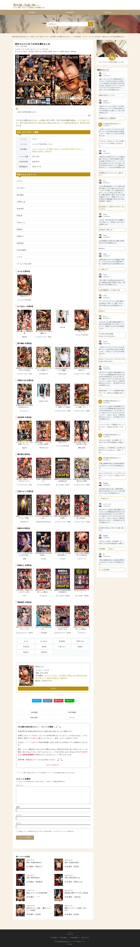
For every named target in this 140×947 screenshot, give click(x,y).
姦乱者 (24, 337)
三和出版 (44, 633)
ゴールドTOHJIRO (42, 49)
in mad (43, 559)
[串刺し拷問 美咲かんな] (58, 880)
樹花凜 (50, 51)
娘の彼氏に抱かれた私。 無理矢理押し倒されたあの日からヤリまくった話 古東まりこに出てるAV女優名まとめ (112, 491)
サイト (18, 823)
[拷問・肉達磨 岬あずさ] (20, 865)
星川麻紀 (31, 51)
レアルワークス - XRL (24, 374)
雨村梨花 (39, 882)
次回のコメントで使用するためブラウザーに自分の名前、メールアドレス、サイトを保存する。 (47, 831)
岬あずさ (39, 866)
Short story (63, 374)
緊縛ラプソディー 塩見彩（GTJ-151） (76, 909)
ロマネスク (43, 596)
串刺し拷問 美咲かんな (72, 877)
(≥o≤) (34, 735)
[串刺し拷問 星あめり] (20, 880)
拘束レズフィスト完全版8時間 (36, 893)
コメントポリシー (53, 765)
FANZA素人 (108, 12)
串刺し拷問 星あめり (33, 877)
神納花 (62, 51)
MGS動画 (32, 12)
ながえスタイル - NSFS (24, 633)
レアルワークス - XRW (82, 374)
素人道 (62, 327)
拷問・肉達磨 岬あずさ (34, 862)
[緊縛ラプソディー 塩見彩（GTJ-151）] (58, 910)
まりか (19, 51)
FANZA (53, 688)
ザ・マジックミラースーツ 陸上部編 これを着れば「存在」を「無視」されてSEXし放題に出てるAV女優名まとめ (112, 303)
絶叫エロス (24, 296)
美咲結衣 (73, 51)
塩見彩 (76, 866)
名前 (18, 807)
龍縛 (24, 559)
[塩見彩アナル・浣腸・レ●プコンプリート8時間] (20, 910)
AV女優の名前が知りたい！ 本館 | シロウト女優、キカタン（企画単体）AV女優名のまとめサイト (43, 36)
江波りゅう (56, 51)
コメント (20, 785)
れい (62, 323)
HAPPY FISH (43, 401)
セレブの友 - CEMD (63, 596)
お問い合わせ (85, 937)
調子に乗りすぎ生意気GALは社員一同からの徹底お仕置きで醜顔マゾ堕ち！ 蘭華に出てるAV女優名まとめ (112, 282)
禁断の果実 (82, 448)
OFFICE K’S (43, 374)
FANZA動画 (70, 12)
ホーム (72, 717)
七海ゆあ (77, 897)
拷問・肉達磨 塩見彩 (72, 862)
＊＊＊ (38, 897)
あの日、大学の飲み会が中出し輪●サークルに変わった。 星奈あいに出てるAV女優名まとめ (112, 222)
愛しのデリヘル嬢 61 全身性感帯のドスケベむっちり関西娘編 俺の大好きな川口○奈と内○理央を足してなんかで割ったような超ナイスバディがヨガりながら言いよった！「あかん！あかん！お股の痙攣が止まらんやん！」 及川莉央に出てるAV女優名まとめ (112, 379)
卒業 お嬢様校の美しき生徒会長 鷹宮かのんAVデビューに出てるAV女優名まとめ (112, 466)
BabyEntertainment (43, 522)
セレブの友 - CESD (62, 485)
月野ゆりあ (38, 51)
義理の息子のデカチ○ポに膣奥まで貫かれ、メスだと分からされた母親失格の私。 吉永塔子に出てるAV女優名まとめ (112, 262)
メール (19, 815)
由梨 (43, 397)
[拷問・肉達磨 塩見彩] (58, 865)
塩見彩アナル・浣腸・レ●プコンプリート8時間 (38, 909)
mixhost (70, 944)
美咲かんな (78, 882)
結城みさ (67, 51)
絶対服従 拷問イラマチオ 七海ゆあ (76, 893)
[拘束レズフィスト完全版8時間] (20, 895)
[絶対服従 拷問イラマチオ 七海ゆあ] (58, 895)
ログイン (82, 941)
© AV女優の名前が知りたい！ (64, 941)
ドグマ (19, 257)
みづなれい (24, 51)
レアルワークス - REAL (44, 337)
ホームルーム (24, 411)
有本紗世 (44, 51)
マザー (24, 596)
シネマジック (81, 559)
